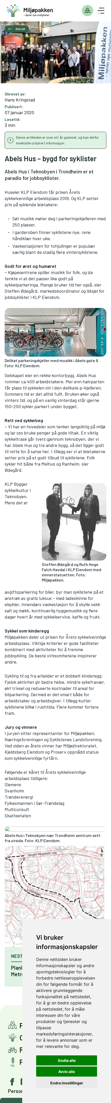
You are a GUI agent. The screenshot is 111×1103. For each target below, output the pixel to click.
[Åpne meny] (101, 10)
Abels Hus (86, 375)
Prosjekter (87, 10)
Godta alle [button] (67, 1060)
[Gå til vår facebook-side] (12, 1081)
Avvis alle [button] (66, 1071)
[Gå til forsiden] (29, 10)
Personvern (21, 1091)
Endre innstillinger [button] (66, 1083)
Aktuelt (20, 29)
